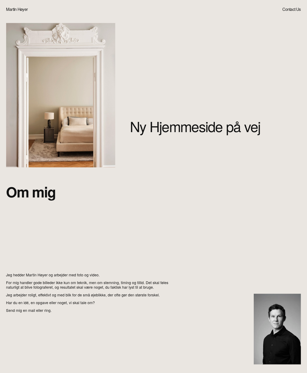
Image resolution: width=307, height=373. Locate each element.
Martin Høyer (17, 9)
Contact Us (291, 9)
